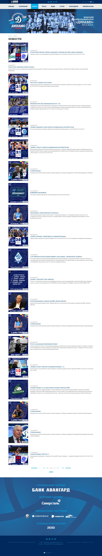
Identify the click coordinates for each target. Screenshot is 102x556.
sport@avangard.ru (59, 544)
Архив (51, 472)
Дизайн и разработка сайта (74, 542)
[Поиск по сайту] (86, 1)
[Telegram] (53, 2)
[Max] (51, 2)
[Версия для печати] (88, 1)
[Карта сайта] (84, 1)
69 (47, 468)
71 (54, 468)
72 (57, 468)
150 (63, 468)
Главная (10, 36)
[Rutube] (56, 1)
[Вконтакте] (48, 1)
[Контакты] (83, 1)
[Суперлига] (14, 2)
